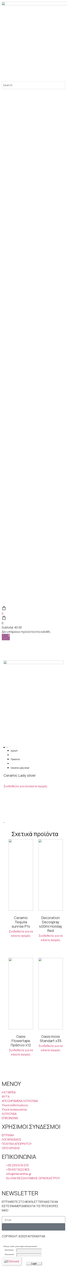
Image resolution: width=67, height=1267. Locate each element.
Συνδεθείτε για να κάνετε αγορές (26, 786)
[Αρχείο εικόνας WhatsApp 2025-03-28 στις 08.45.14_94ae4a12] (33, 663)
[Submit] (33, 1227)
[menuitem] (11, 1261)
